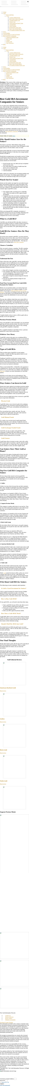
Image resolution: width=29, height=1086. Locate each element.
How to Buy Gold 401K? (9, 599)
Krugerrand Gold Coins (15, 27)
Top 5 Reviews (10, 43)
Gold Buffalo (12, 24)
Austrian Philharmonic (14, 17)
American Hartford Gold (12, 37)
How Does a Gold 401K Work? (11, 613)
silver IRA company (19, 242)
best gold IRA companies (11, 131)
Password (2, 1080)
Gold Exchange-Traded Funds (10, 428)
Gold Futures (5, 438)
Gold (4, 13)
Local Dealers (6, 33)
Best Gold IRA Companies (9, 36)
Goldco (8, 40)
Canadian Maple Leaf (14, 20)
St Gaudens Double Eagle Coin (17, 30)
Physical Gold (5, 401)
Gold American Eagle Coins (16, 23)
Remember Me (5, 1082)
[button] (14, 401)
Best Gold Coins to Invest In (16, 19)
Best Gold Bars (10, 15)
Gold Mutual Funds (7, 417)
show (14, 136)
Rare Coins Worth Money (15, 29)
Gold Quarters (12, 26)
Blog (4, 44)
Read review (3, 690)
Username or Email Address (7, 1079)
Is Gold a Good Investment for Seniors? (13, 588)
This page (2, 371)
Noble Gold (9, 41)
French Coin (12, 22)
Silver (4, 31)
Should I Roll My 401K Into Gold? (12, 624)
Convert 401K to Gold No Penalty (11, 34)
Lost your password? (5, 1085)
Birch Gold (9, 38)
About (4, 12)
